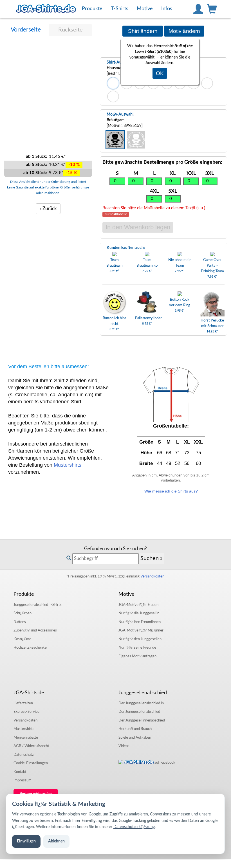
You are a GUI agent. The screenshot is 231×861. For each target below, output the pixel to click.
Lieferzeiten (23, 703)
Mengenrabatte (26, 737)
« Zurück (48, 208)
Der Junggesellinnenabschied (141, 720)
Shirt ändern (143, 31)
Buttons (20, 622)
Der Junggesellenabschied (139, 711)
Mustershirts (67, 465)
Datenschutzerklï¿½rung (134, 827)
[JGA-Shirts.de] (46, 8)
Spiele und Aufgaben (134, 737)
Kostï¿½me (22, 639)
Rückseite (70, 30)
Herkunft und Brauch (135, 728)
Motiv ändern (184, 31)
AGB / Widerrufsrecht (31, 746)
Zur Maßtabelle (115, 214)
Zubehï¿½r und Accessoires (35, 630)
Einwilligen (26, 841)
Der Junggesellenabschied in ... (142, 703)
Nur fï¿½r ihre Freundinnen (139, 622)
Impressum (23, 780)
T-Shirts (38, 604)
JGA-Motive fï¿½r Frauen (138, 604)
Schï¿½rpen (23, 613)
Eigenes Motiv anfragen (137, 656)
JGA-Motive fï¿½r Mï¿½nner (140, 630)
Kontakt (20, 772)
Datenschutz (24, 754)
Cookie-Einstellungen (31, 763)
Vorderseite (26, 30)
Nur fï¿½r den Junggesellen (140, 639)
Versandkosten (152, 576)
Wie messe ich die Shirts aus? (171, 491)
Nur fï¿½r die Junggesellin (138, 613)
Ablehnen (56, 841)
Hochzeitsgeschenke (30, 647)
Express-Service (26, 711)
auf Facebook (164, 762)
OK (160, 73)
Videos (123, 746)
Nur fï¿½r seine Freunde (137, 647)
